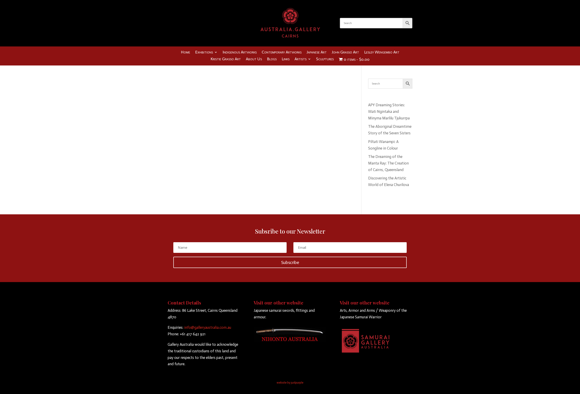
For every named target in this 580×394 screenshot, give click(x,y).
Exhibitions (204, 53)
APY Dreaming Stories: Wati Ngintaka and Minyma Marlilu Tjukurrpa (389, 111)
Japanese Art (317, 53)
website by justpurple (290, 382)
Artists (301, 59)
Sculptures (325, 59)
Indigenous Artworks (239, 53)
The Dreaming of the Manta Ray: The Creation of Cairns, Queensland (388, 163)
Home (185, 53)
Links (286, 59)
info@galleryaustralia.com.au (207, 327)
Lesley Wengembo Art (381, 53)
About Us (254, 59)
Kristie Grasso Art (225, 59)
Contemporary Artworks (282, 53)
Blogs (272, 59)
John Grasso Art (345, 53)
